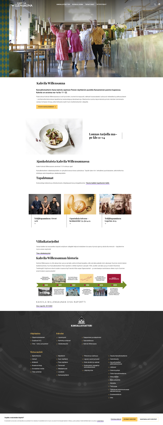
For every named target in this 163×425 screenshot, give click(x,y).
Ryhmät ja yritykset (64, 341)
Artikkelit (35, 362)
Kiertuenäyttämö (63, 375)
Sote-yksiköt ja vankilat (91, 362)
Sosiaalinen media (38, 369)
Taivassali (61, 365)
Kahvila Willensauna (89, 344)
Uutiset (34, 359)
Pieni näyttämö (63, 362)
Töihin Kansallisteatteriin (118, 373)
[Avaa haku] (155, 4)
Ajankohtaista (36, 356)
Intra (111, 398)
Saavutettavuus (88, 341)
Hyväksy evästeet (130, 419)
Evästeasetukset (115, 394)
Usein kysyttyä (115, 370)
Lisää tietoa (100, 421)
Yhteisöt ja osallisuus (91, 356)
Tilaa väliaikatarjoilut (43, 253)
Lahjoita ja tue (88, 370)
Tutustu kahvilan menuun (46, 106)
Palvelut (60, 333)
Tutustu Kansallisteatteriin (118, 356)
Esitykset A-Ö (36, 341)
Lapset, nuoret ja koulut (91, 359)
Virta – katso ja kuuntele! (40, 344)
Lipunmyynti (62, 337)
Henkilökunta (114, 359)
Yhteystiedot (101, 4)
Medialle (113, 383)
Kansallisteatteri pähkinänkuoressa (116, 363)
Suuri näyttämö (63, 359)
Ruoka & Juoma (77, 4)
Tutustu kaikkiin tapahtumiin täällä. (98, 183)
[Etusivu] (81, 322)
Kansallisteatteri (63, 4)
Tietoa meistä (36, 352)
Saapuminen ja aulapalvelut (92, 337)
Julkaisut (113, 367)
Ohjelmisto (35, 333)
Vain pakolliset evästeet (148, 419)
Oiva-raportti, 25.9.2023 (44, 306)
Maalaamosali (62, 369)
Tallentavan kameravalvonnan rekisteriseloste (119, 390)
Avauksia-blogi (37, 365)
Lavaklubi (61, 372)
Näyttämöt (61, 356)
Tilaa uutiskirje (37, 372)
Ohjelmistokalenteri (38, 337)
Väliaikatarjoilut (63, 344)
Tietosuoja (113, 386)
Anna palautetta (115, 380)
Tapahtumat (89, 4)
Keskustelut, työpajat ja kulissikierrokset (91, 366)
